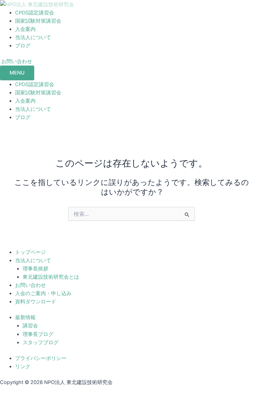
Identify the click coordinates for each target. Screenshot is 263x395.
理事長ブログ (38, 334)
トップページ (30, 252)
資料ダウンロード (35, 302)
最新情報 (25, 317)
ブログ (22, 46)
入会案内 (25, 29)
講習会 (30, 326)
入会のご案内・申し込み (43, 293)
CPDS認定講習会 (34, 13)
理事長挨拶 (35, 269)
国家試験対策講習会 (38, 21)
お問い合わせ (30, 285)
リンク (22, 366)
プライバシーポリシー (40, 358)
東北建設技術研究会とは (51, 277)
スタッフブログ (41, 342)
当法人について (33, 37)
